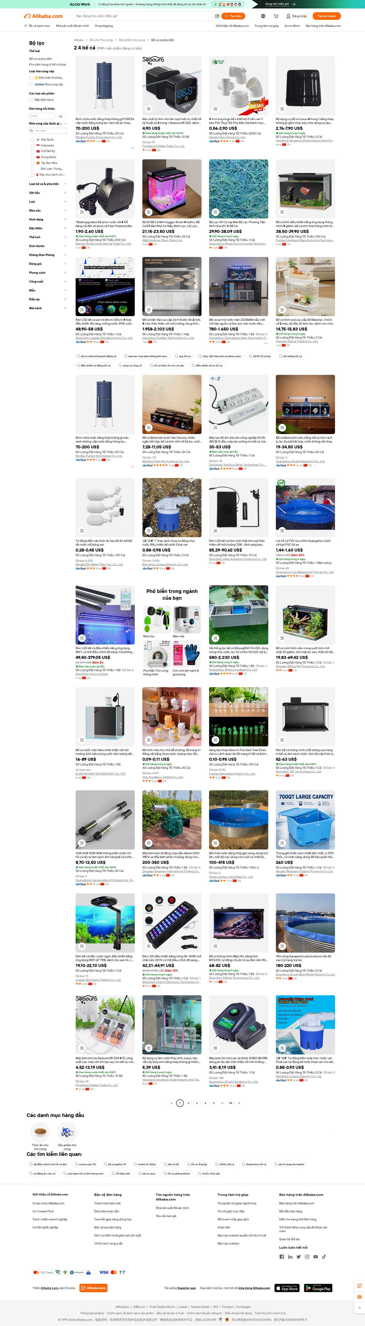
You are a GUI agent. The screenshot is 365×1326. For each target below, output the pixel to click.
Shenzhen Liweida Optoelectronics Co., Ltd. (104, 338)
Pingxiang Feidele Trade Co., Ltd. (163, 146)
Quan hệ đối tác (289, 1239)
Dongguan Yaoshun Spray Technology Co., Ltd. (238, 464)
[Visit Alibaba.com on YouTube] (315, 1256)
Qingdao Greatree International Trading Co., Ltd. (172, 871)
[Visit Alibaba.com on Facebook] (281, 1256)
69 (230, 1103)
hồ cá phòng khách (179, 1173)
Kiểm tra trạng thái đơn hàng (297, 1219)
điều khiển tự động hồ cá (95, 365)
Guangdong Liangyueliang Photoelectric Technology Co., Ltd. (105, 880)
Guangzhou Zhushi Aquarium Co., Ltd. (300, 461)
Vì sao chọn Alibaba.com (48, 1203)
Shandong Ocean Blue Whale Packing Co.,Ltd (305, 974)
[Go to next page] (239, 1103)
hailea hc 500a (147, 1164)
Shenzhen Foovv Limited (92, 674)
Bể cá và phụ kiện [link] (162, 40)
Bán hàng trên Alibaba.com (296, 1203)
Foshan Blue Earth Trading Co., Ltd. (98, 980)
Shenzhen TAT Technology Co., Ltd (298, 771)
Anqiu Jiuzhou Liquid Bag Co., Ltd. (231, 876)
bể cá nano (148, 1173)
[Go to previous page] (171, 1103)
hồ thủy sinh (123, 1173)
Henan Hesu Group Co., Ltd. (227, 137)
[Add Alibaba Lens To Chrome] (93, 1288)
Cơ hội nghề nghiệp (45, 1227)
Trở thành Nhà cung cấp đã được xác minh (303, 1229)
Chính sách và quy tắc (108, 1243)
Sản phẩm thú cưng (132, 40)
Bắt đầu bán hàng (290, 1211)
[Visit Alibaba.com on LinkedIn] (290, 1256)
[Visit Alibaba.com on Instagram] (307, 1256)
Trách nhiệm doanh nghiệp (50, 1219)
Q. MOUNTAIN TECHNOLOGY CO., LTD (100, 773)
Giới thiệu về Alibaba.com (50, 1194)
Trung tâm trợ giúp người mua (237, 1203)
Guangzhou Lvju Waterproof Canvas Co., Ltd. (305, 572)
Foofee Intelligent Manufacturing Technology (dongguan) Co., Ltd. (305, 240)
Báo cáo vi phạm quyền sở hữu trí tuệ (242, 1235)
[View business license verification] (221, 1320)
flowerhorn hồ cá (256, 1164)
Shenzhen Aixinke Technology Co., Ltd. (234, 977)
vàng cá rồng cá (132, 365)
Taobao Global (200, 1306)
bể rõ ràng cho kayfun (291, 1164)
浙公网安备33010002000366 (251, 1319)
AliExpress (122, 1306)
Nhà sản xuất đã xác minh (172, 1208)
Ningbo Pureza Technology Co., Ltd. (99, 137)
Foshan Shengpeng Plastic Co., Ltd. (232, 773)
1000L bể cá (226, 1164)
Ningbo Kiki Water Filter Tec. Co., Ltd (99, 564)
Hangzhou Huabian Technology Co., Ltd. (168, 338)
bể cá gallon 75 (117, 1164)
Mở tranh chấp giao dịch (233, 1219)
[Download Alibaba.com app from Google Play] (318, 1288)
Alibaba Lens (50, 1288)
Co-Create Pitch (43, 1211)
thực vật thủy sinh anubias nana (222, 356)
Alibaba (78, 40)
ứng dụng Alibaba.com (254, 1288)
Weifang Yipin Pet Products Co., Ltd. (165, 461)
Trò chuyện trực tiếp (231, 1211)
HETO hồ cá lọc (262, 356)
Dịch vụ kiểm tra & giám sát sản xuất (117, 1235)
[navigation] (48, 572)
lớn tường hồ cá (292, 356)
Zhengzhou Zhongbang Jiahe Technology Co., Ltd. (238, 338)
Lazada (182, 1306)
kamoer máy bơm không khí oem (147, 356)
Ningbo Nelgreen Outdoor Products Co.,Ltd (304, 871)
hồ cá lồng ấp (199, 1164)
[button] (217, 16)
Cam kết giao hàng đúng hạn (113, 1219)
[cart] (277, 16)
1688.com (139, 1306)
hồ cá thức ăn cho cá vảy (169, 365)
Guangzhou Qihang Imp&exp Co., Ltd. (233, 669)
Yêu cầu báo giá (166, 1216)
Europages (244, 1306)
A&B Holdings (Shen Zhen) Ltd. (162, 240)
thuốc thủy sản (211, 1173)
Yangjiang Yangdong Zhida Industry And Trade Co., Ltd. (305, 140)
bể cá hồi (173, 1164)
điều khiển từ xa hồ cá (209, 365)
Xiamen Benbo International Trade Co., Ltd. (103, 243)
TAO (215, 1306)
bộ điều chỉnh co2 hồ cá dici (50, 1164)
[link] (359, 1285)
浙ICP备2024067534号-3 (290, 1319)
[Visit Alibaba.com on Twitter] (298, 1256)
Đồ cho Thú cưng (101, 40)
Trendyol (227, 1306)
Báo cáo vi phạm (228, 1243)
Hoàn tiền (224, 1227)
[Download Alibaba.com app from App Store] (287, 1288)
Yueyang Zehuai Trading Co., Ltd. (297, 341)
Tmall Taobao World (161, 1306)
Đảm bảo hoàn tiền (106, 1211)
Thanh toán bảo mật (107, 1203)
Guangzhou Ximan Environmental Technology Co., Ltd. (238, 243)
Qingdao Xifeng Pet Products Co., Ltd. (300, 666)
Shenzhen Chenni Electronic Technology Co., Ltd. (172, 982)
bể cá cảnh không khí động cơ (98, 356)
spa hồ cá (185, 356)
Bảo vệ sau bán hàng (107, 1227)
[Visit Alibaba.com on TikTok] (324, 1256)
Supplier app (187, 1288)
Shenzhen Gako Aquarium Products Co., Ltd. (238, 559)
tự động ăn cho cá (44, 1173)
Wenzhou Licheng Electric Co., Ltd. (165, 564)
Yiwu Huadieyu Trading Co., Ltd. (162, 777)
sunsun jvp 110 (87, 1164)
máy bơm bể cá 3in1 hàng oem (86, 1173)
